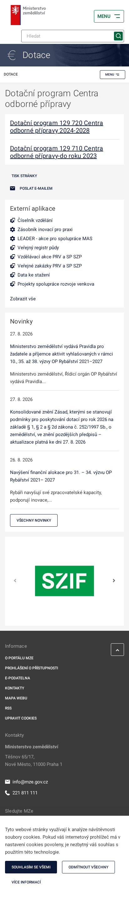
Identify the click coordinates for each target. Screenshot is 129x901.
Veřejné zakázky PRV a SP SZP (50, 266)
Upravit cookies (21, 718)
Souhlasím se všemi (31, 867)
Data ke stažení (34, 275)
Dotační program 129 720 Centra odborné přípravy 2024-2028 (56, 126)
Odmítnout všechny (88, 867)
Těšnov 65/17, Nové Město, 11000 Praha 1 (33, 760)
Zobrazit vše (23, 299)
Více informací (26, 882)
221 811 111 (25, 793)
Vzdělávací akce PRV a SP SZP (50, 257)
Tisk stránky (24, 176)
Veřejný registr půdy (38, 247)
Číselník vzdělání (35, 220)
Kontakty (14, 688)
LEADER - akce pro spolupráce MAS (55, 238)
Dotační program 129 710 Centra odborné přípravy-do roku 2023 (56, 152)
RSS (8, 708)
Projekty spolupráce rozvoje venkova (56, 284)
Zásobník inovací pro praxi (45, 229)
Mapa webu (16, 698)
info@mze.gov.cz (30, 782)
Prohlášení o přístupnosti (31, 668)
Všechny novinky (34, 520)
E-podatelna (17, 678)
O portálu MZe (19, 658)
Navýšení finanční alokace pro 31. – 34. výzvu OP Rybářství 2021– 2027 (61, 476)
